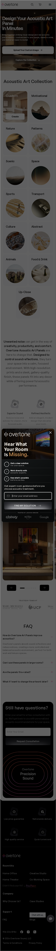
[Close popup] (50, 432)
